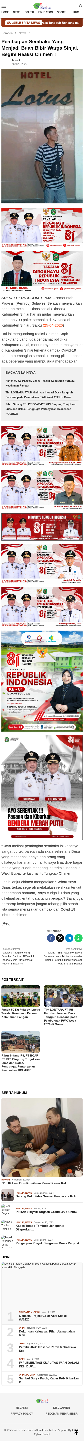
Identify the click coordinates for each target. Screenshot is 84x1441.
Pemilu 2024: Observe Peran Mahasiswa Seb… (47, 1348)
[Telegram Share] (69, 938)
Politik (30, 1375)
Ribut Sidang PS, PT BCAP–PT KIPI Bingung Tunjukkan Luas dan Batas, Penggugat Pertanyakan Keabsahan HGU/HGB (41, 409)
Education (25, 1312)
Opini (36, 1312)
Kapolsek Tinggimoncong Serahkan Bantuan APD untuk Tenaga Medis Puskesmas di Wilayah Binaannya (17, 956)
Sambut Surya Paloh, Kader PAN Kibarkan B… (49, 1380)
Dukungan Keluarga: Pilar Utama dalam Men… (47, 1333)
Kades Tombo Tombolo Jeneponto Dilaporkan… (40, 1227)
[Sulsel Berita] (42, 5)
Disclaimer (61, 1407)
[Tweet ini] (60, 938)
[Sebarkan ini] (51, 938)
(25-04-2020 (53, 325)
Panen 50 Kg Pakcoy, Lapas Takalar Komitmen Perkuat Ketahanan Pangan (20, 1013)
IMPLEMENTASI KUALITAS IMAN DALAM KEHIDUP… (49, 1364)
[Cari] (81, 6)
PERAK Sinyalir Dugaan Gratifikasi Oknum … (48, 1212)
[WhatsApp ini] (78, 938)
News (28, 1193)
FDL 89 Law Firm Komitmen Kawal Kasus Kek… (35, 1183)
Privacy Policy (22, 1413)
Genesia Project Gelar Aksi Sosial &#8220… (43, 1317)
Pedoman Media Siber (61, 1413)
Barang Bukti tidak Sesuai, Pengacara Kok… (47, 1196)
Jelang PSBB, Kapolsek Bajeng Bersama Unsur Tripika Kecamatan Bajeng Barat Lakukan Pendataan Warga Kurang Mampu (63, 956)
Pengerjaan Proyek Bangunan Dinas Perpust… (49, 1243)
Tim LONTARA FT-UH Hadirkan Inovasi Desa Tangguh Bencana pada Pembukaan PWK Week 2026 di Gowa (60, 1017)
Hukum (5, 1179)
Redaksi (22, 1407)
